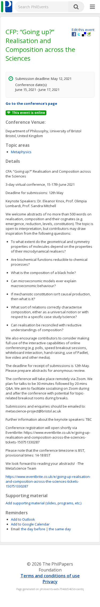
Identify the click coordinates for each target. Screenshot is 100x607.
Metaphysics (21, 151)
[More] (92, 7)
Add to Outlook (23, 519)
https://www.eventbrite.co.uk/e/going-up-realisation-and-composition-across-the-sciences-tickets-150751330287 (48, 481)
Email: (15, 529)
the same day (60, 529)
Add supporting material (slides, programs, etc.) (43, 503)
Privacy (50, 582)
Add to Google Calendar (30, 524)
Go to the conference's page (31, 103)
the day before (33, 529)
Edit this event (83, 29)
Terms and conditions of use (50, 576)
